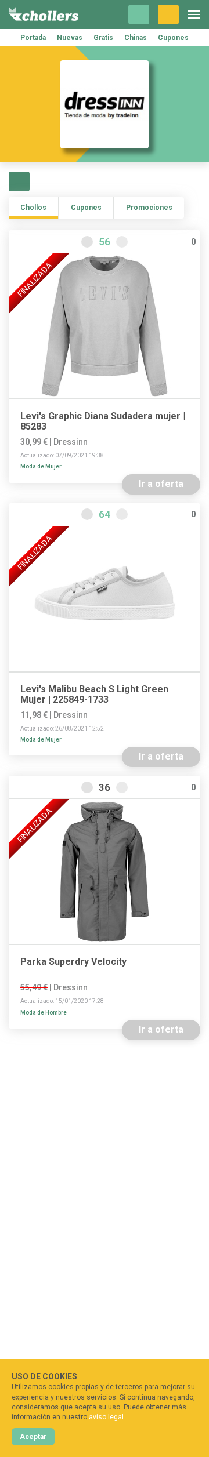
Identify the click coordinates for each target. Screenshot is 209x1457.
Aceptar (33, 1437)
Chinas (135, 38)
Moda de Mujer (41, 466)
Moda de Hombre (43, 1012)
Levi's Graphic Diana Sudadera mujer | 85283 (102, 421)
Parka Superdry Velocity (73, 962)
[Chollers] (43, 14)
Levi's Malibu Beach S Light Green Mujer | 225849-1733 (94, 694)
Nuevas (69, 38)
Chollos (33, 208)
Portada (33, 38)
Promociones (149, 208)
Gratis (103, 38)
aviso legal (106, 1417)
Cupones (173, 38)
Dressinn (70, 441)
